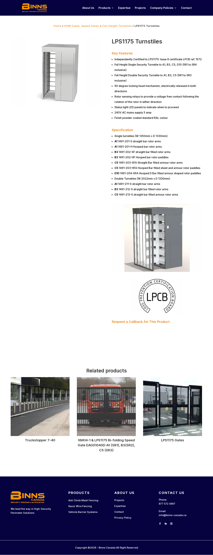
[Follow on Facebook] (160, 524)
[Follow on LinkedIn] (166, 524)
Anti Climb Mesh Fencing (83, 500)
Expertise (124, 8)
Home (57, 25)
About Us (88, 8)
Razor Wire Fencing (80, 506)
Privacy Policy (122, 517)
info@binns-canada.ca (172, 515)
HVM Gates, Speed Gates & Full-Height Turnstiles (98, 25)
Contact (186, 8)
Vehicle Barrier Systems (83, 512)
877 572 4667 (167, 503)
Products (104, 8)
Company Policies (161, 8)
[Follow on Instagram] (171, 524)
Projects (140, 8)
